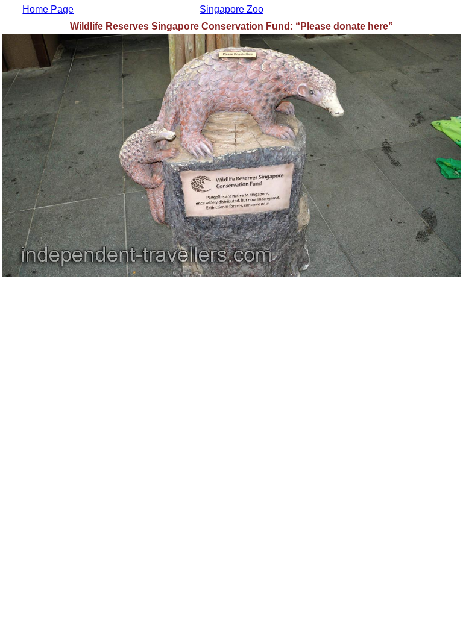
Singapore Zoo (231, 9)
